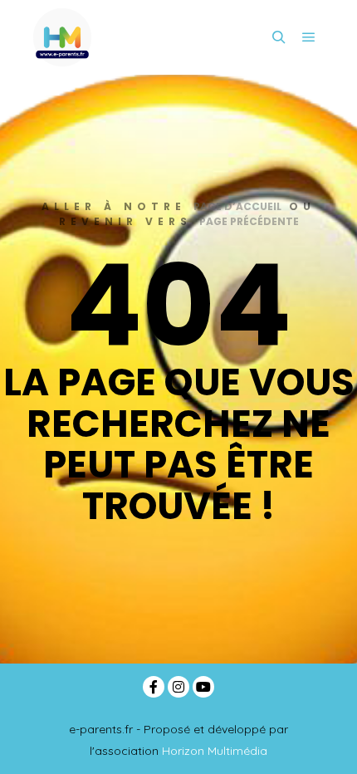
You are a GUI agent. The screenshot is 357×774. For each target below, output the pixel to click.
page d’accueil (237, 206)
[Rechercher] (279, 37)
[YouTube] (203, 687)
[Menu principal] (309, 37)
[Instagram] (178, 687)
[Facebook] (153, 687)
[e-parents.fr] (62, 37)
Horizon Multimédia (214, 750)
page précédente (249, 221)
